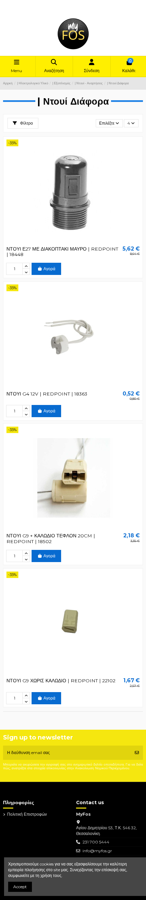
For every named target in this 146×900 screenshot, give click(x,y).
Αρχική (77, 4)
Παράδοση (18, 4)
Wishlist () (17, 10)
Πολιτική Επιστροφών (50, 4)
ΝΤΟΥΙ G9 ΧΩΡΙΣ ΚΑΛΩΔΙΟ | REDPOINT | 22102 (60, 680)
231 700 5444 (96, 841)
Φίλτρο (26, 123)
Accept (20, 886)
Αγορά (49, 268)
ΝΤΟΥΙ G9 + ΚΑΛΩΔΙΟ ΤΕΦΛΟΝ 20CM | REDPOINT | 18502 (50, 538)
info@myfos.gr (97, 850)
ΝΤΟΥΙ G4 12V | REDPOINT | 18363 (46, 394)
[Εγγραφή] (137, 753)
